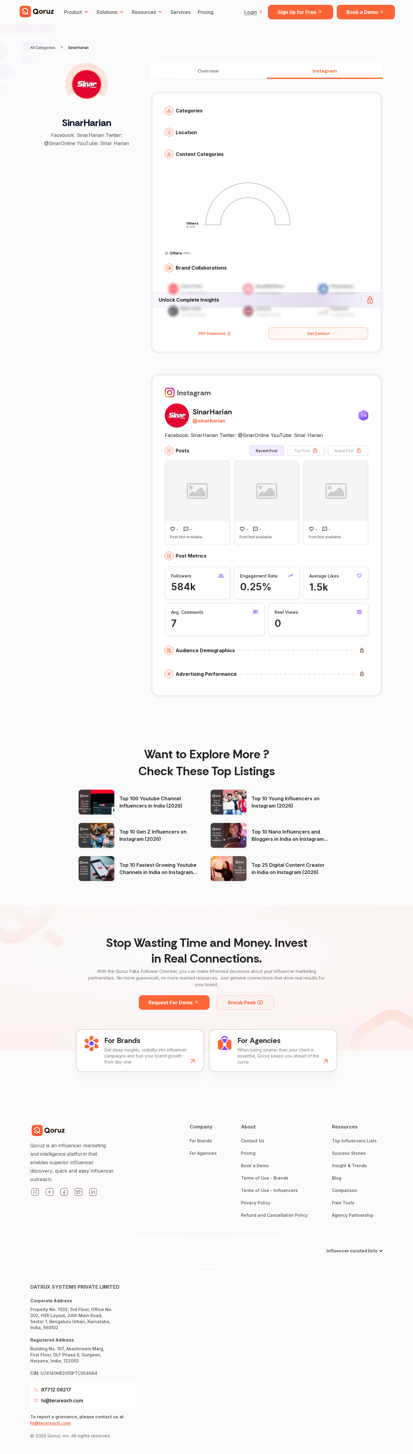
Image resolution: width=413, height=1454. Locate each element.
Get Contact (318, 333)
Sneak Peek (242, 1002)
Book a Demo (362, 12)
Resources (144, 12)
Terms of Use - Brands (264, 1177)
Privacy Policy (255, 1202)
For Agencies (203, 1153)
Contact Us (252, 1140)
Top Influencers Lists (354, 1140)
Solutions (106, 12)
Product (73, 12)
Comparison (344, 1190)
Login (250, 12)
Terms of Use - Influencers (269, 1190)
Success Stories (349, 1153)
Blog (336, 1177)
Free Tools (343, 1202)
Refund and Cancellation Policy (274, 1215)
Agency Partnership (352, 1215)
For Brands (201, 1140)
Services (180, 12)
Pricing (205, 12)
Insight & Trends (349, 1165)
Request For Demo (170, 1002)
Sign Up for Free (297, 12)
